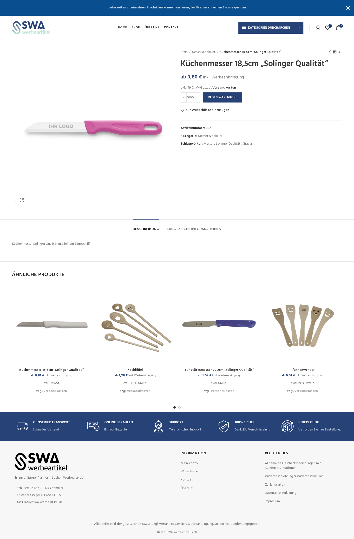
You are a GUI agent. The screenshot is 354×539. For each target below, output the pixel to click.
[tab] (146, 226)
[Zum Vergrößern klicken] (22, 200)
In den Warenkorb (222, 97)
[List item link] (50, 495)
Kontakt (187, 480)
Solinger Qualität (228, 144)
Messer (208, 144)
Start (184, 52)
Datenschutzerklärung (280, 493)
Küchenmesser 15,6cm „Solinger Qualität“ (51, 370)
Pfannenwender (302, 370)
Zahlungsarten (275, 484)
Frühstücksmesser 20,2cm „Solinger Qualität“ (219, 370)
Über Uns (187, 488)
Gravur (247, 144)
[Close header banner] (348, 8)
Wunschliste (189, 471)
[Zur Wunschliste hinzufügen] (87, 305)
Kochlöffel (135, 370)
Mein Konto (189, 463)
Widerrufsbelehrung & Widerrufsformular (294, 476)
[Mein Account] (318, 27)
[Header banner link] (170, 8)
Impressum (272, 501)
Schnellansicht (87, 294)
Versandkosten (224, 87)
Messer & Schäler (204, 52)
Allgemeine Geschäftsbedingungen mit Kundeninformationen (293, 465)
